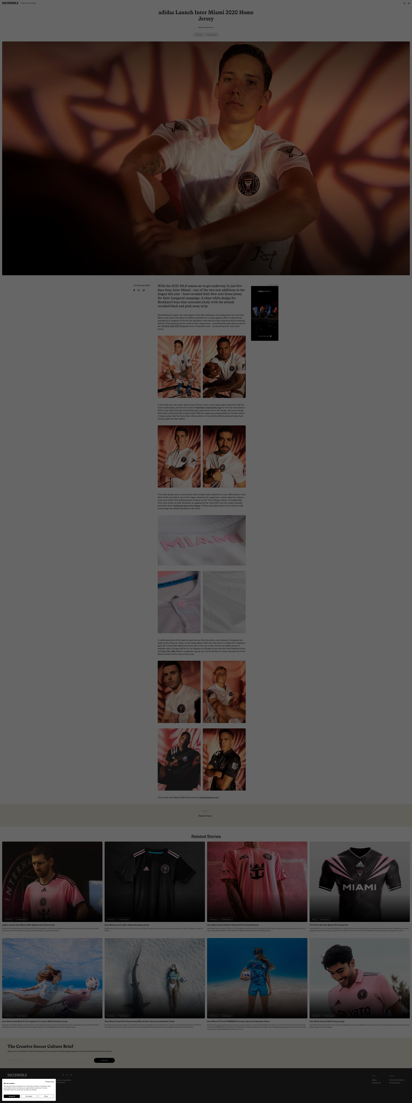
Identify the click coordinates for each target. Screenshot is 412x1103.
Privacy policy (49, 1081)
